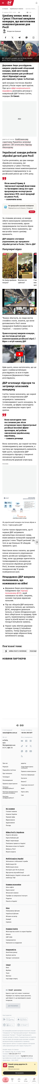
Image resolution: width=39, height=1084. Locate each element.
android (9, 1039)
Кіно (8, 928)
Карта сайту (25, 811)
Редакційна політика (9, 790)
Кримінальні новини (17, 8)
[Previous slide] (6, 299)
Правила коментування (28, 791)
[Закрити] (34, 1064)
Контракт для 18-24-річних (15, 889)
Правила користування (10, 803)
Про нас (5, 783)
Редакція (5, 786)
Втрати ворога (11, 872)
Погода (8, 845)
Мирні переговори (12, 860)
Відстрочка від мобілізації (15, 892)
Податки (9, 918)
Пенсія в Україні (11, 921)
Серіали (8, 942)
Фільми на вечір (11, 936)
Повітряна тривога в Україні (15, 863)
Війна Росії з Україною (15, 852)
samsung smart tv (23, 1044)
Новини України (11, 834)
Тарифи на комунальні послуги (16, 915)
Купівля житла (11, 975)
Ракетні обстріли (11, 855)
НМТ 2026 (9, 957)
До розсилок (13, 1025)
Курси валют (10, 910)
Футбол (8, 990)
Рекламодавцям (8, 800)
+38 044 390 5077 (26, 752)
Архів (22, 808)
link (22, 760)
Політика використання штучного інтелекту (10, 812)
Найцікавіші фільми (13, 931)
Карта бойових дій (12, 858)
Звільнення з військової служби (17, 881)
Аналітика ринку (11, 972)
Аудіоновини (10, 842)
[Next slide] (33, 299)
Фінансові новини (12, 913)
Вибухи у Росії (10, 869)
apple (23, 1039)
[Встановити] (19, 1069)
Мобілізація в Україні (14, 878)
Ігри (22, 815)
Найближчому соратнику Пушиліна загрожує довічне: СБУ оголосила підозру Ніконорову (17, 143)
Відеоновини (10, 840)
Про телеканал (7, 793)
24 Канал (5, 8)
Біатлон (8, 996)
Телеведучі (6, 796)
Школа (8, 954)
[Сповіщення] (36, 3)
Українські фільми (12, 933)
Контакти (24, 798)
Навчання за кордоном (14, 962)
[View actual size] (28, 291)
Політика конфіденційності (8, 807)
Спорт (8, 985)
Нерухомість (11, 969)
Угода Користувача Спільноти (27, 787)
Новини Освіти (12, 949)
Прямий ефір (10, 837)
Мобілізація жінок (12, 887)
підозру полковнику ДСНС (16, 592)
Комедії (8, 939)
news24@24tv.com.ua (10, 752)
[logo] (9, 3)
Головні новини (11, 831)
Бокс (7, 987)
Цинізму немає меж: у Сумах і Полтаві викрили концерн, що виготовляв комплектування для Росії (31, 8)
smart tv (9, 1044)
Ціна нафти (10, 907)
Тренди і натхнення (12, 978)
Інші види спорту (12, 998)
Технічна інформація (27, 794)
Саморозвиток (11, 960)
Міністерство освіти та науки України (18, 951)
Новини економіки (13, 904)
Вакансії (23, 801)
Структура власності (27, 804)
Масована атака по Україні (15, 866)
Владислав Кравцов (14, 31)
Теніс (7, 993)
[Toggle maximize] (34, 291)
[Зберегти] (34, 37)
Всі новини (10, 829)
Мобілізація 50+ (11, 884)
